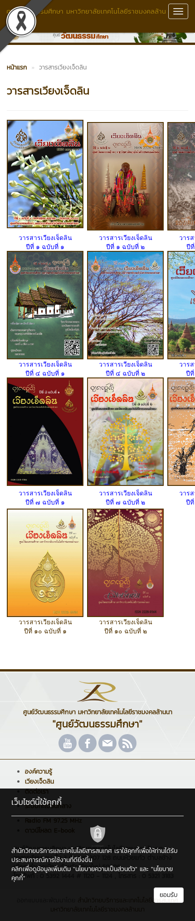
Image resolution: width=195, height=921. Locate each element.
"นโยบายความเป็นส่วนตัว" (105, 869)
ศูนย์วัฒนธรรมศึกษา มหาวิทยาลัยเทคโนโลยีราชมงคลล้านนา (86, 16)
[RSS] (127, 743)
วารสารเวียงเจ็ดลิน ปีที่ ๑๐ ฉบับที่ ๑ (45, 626)
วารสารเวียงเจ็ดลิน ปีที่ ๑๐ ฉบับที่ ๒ (125, 626)
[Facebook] (87, 743)
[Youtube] (67, 743)
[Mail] (107, 743)
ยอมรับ (169, 895)
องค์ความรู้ (38, 771)
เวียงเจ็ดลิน (39, 781)
